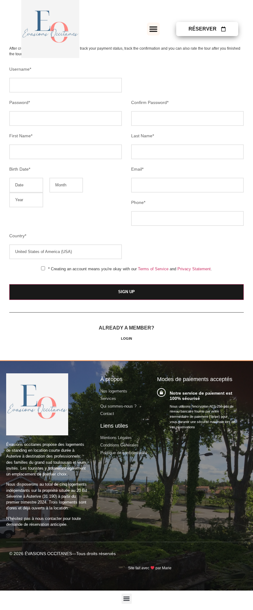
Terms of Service (153, 269)
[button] (153, 29)
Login (126, 338)
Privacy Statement (194, 269)
